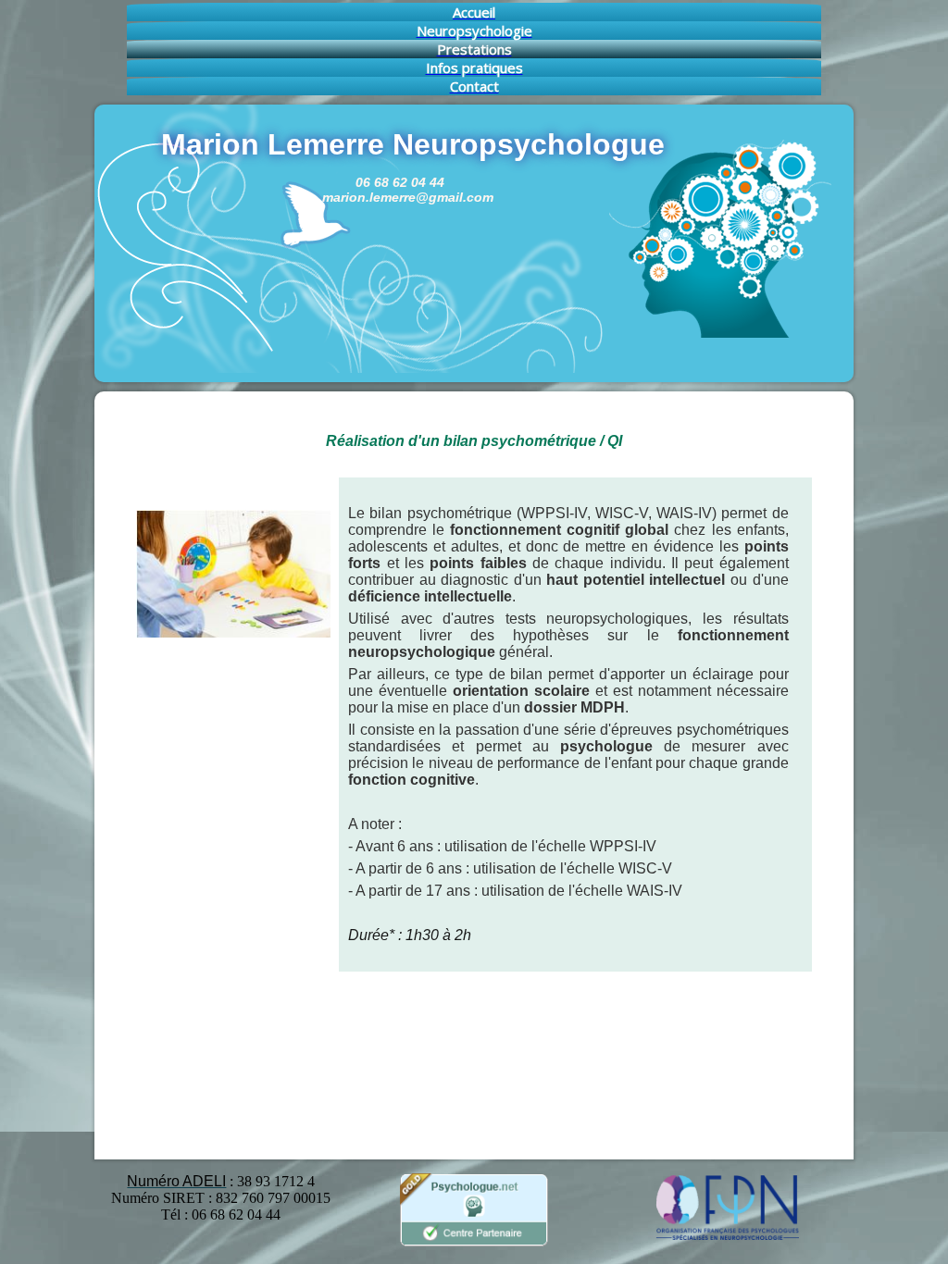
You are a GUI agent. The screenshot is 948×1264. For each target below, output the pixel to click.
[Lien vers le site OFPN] (727, 1236)
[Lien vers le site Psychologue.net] (474, 1243)
